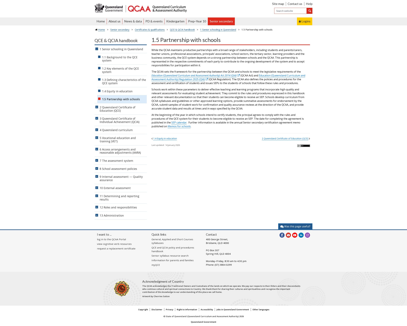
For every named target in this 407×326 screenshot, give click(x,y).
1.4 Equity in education (165, 138)
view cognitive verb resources (114, 243)
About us (115, 21)
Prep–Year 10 (197, 21)
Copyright (143, 309)
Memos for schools (179, 126)
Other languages (260, 309)
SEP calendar (179, 122)
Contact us (295, 4)
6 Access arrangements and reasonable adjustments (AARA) (120, 151)
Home (101, 21)
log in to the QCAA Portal (111, 239)
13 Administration (112, 215)
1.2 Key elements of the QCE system (120, 70)
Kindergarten (175, 21)
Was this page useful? (297, 226)
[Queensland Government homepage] (109, 8)
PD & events (154, 21)
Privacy (169, 309)
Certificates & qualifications (150, 29)
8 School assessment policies (118, 169)
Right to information (187, 309)
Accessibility (207, 309)
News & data (133, 21)
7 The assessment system (116, 161)
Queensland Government (203, 321)
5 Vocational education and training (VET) (118, 139)
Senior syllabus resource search (170, 255)
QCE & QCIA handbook (182, 29)
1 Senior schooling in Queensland (218, 29)
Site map (278, 4)
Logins (305, 21)
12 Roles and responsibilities (118, 207)
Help (309, 4)
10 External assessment (115, 188)
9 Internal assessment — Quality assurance (121, 178)
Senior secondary (221, 21)
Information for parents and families (173, 260)
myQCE (156, 264)
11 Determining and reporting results (119, 197)
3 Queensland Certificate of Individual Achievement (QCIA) (119, 120)
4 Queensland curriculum (116, 130)
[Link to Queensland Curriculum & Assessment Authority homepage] (157, 8)
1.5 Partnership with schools (121, 99)
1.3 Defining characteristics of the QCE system (124, 81)
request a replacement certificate (116, 248)
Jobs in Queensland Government (233, 309)
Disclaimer (157, 309)
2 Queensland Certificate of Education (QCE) (285, 138)
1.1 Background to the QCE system (120, 58)
